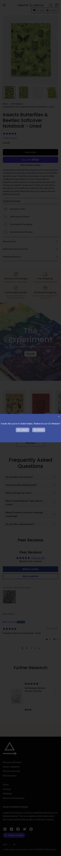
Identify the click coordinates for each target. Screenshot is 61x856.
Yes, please (22, 430)
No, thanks (39, 430)
